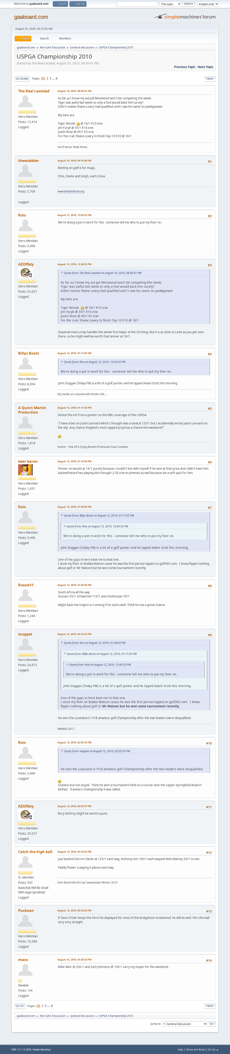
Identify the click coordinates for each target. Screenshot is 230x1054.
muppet (25, 634)
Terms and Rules (195, 1049)
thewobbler (28, 160)
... (53, 78)
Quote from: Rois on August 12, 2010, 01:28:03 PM (94, 643)
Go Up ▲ (213, 1049)
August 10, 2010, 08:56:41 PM (74, 91)
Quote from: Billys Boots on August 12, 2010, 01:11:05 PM (99, 515)
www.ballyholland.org (71, 191)
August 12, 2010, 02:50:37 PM (74, 806)
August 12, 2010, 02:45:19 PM (74, 742)
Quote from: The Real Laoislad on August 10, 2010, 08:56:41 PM (102, 273)
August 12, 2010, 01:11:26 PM (74, 407)
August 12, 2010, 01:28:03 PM (74, 506)
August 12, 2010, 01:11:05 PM (74, 353)
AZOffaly (26, 264)
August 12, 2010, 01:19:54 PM (74, 461)
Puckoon (26, 910)
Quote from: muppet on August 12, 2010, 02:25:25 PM (97, 751)
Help (180, 1049)
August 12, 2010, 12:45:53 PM (74, 215)
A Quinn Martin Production (32, 410)
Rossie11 (26, 585)
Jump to (155, 1023)
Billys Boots (28, 353)
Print (210, 78)
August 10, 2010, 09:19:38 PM (74, 160)
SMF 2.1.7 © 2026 (21, 1049)
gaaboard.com (31, 17)
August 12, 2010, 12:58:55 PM (74, 264)
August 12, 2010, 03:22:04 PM (74, 910)
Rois (22, 215)
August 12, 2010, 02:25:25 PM (74, 634)
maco (23, 959)
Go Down (22, 78)
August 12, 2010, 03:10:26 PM (74, 851)
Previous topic (184, 67)
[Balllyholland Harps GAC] (20, 197)
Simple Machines (42, 1049)
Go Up (20, 1006)
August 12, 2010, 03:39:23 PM (74, 959)
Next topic (205, 67)
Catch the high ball (35, 851)
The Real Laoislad (33, 91)
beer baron (28, 461)
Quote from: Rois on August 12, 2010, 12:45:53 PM (94, 362)
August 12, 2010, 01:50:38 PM (74, 585)
